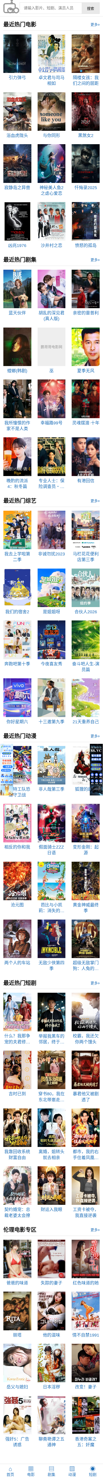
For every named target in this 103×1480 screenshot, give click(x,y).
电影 (31, 1471)
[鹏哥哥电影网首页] (9, 8)
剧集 (51, 1471)
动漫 (72, 1471)
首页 (10, 1471)
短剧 (93, 1471)
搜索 (90, 8)
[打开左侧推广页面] (6, 769)
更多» (95, 24)
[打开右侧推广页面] (96, 769)
